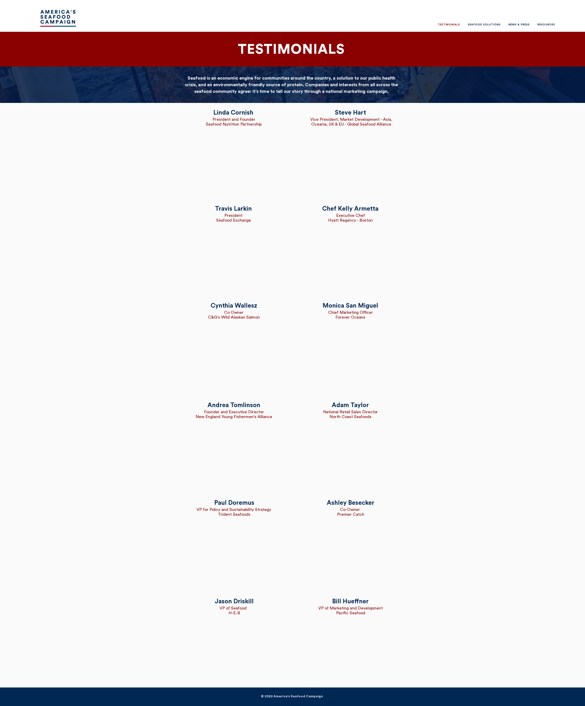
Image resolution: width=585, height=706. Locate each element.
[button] (484, 24)
